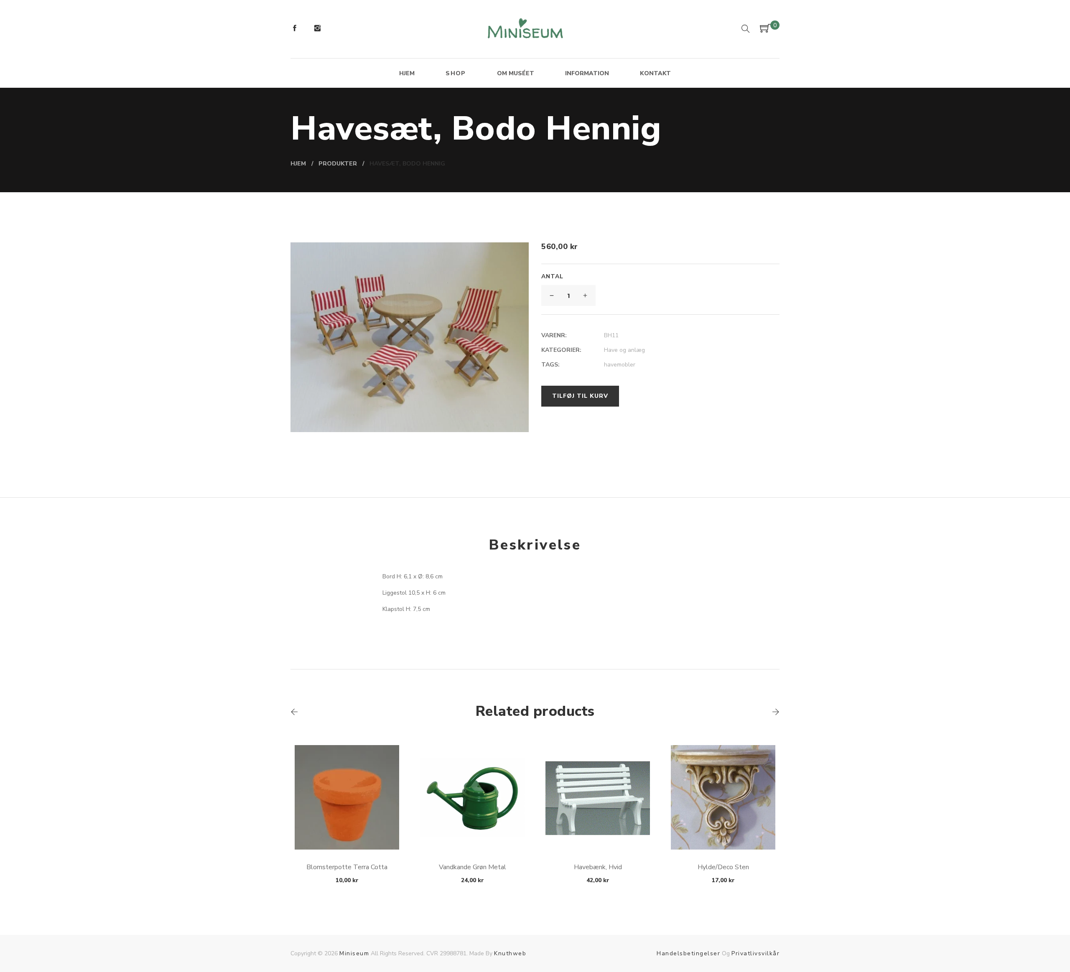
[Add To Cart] (347, 829)
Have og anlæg (624, 350)
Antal (552, 276)
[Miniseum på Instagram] (317, 29)
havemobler (619, 365)
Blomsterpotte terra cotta (346, 867)
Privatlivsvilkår (755, 953)
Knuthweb (510, 953)
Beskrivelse (535, 545)
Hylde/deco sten (723, 867)
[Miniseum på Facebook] (294, 29)
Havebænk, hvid (598, 867)
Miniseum (354, 953)
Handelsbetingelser (688, 953)
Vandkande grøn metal (472, 867)
